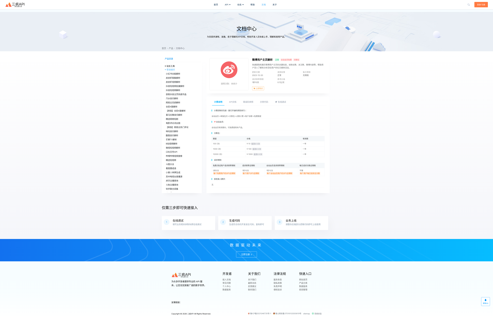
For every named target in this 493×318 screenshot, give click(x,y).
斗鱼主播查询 (172, 184)
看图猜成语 (171, 168)
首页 (164, 48)
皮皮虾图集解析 (173, 78)
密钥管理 (303, 289)
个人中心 (226, 286)
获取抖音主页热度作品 (176, 94)
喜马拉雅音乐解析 (174, 115)
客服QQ (485, 303)
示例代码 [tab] (264, 102)
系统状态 (318, 313)
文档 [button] (264, 4)
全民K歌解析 (171, 106)
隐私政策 (278, 283)
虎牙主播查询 (172, 180)
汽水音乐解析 (172, 98)
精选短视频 (171, 160)
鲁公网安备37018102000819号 (288, 313)
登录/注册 (481, 4)
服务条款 (278, 279)
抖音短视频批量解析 (175, 86)
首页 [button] (216, 4)
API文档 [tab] (232, 102)
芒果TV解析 (171, 139)
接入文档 (226, 279)
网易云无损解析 (173, 102)
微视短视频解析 (173, 147)
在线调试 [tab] (281, 102)
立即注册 (245, 254)
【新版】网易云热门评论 (177, 127)
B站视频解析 (171, 143)
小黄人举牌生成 (173, 172)
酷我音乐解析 (172, 135)
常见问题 (226, 283)
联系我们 (252, 289)
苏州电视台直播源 (174, 176)
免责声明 (278, 286)
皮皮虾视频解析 (173, 82)
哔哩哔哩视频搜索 (174, 156)
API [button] (227, 4)
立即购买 (259, 88)
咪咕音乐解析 (172, 131)
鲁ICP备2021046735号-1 (260, 313)
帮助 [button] (252, 4)
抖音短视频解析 (173, 90)
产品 (171, 48)
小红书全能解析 (173, 73)
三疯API (190, 314)
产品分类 (303, 283)
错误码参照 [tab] (248, 102)
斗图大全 (170, 164)
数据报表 (226, 289)
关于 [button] (275, 4)
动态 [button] (239, 4)
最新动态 (252, 283)
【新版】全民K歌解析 (176, 110)
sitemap (306, 313)
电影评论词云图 (173, 123)
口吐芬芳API (171, 152)
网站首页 (303, 279)
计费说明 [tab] (218, 102)
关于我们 (252, 279)
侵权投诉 (278, 289)
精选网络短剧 (172, 119)
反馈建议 (252, 286)
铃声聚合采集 (172, 189)
